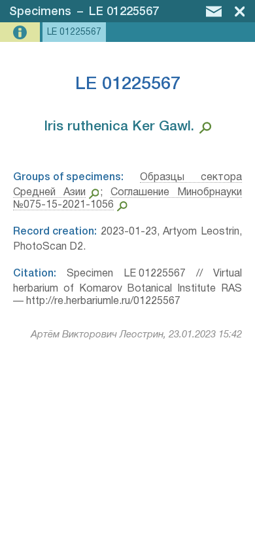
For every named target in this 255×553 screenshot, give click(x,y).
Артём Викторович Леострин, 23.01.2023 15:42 (136, 334)
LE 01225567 (124, 12)
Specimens (40, 12)
